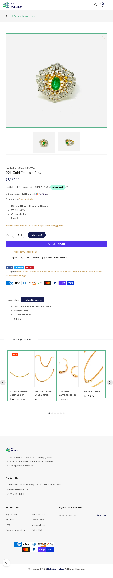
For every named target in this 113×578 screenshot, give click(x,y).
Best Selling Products (27, 271)
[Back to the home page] (7, 16)
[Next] (110, 382)
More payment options (25, 251)
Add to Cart (36, 235)
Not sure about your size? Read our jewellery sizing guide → (36, 225)
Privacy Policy (38, 519)
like (10, 268)
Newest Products (86, 271)
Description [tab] (13, 299)
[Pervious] (3, 382)
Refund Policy (38, 530)
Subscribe (101, 515)
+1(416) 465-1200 (15, 494)
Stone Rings (20, 275)
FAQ (8, 524)
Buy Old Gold (12, 514)
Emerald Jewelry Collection (52, 271)
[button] (56, 193)
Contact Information (15, 530)
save (30, 268)
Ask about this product (56, 257)
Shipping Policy (39, 524)
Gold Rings (71, 271)
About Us (10, 519)
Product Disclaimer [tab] (32, 299)
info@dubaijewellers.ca (17, 489)
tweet (20, 268)
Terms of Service (39, 514)
